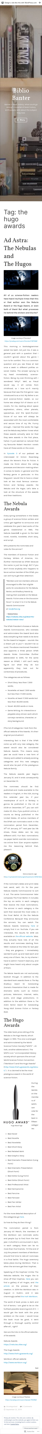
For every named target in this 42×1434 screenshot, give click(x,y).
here (33, 926)
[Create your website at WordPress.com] (21, 2)
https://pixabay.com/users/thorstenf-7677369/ (21, 341)
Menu (22, 120)
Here (28, 1279)
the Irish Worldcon (29, 1296)
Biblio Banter (21, 95)
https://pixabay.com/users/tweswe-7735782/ (21, 1400)
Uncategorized (11, 1406)
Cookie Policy (14, 1424)
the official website (24, 936)
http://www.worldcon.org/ (15, 1362)
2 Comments (27, 1406)
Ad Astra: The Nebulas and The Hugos (20, 252)
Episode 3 (12, 453)
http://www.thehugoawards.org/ (18, 1353)
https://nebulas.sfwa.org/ (15, 1344)
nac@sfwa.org (14, 609)
